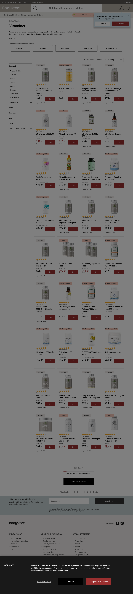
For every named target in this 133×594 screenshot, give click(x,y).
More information (60, 571)
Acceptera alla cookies (98, 582)
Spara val (70, 582)
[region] (66, 575)
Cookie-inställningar (44, 582)
